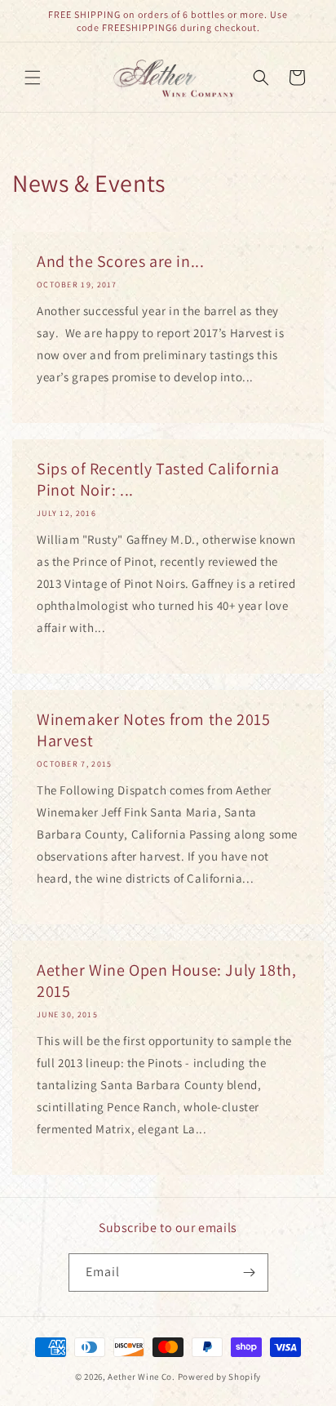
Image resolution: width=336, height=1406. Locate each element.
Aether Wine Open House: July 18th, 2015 (166, 980)
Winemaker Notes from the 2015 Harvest (153, 730)
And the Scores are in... (120, 261)
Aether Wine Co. (141, 1376)
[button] (33, 78)
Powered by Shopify (220, 1376)
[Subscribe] (249, 1272)
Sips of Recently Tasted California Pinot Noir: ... (158, 479)
